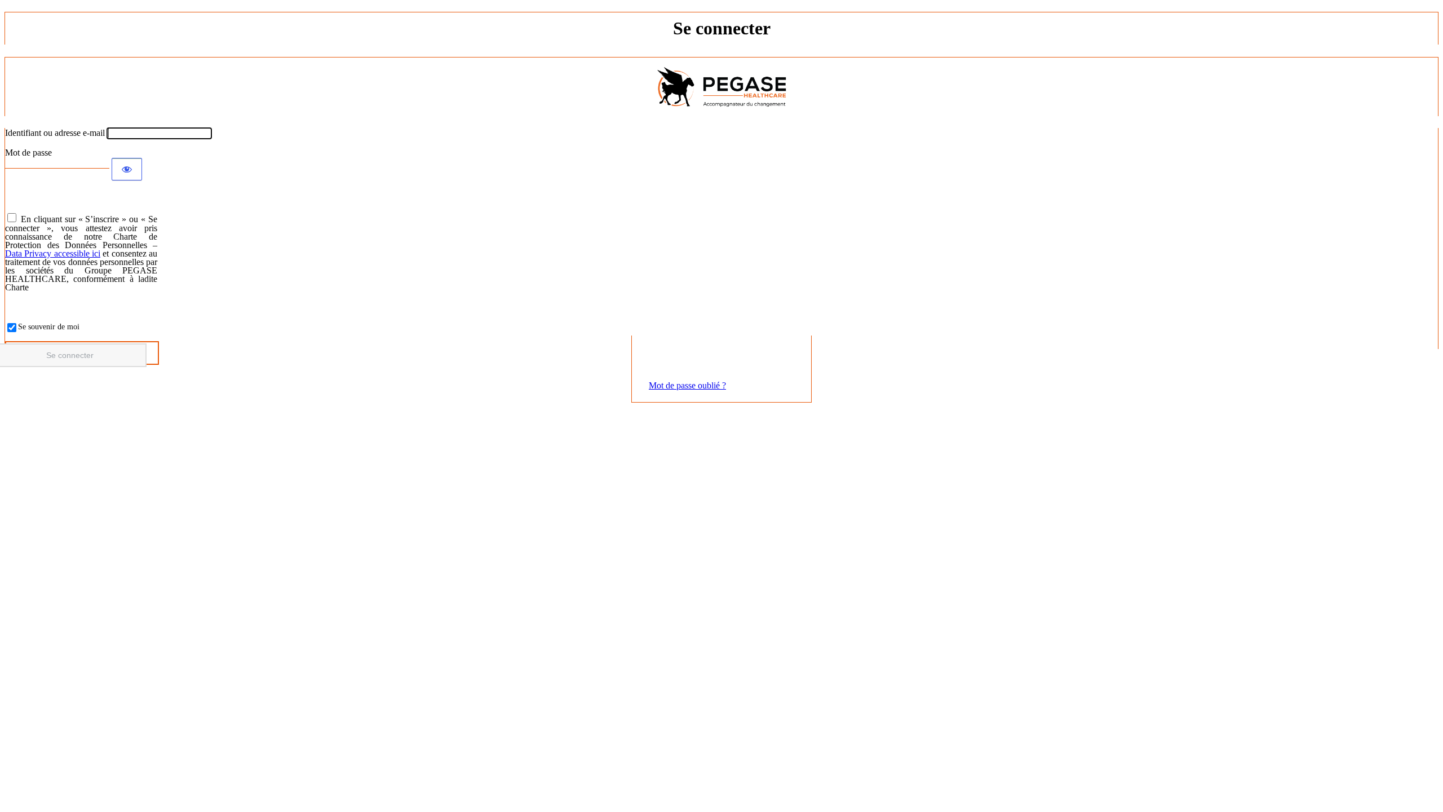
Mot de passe (28, 152)
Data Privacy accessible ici (52, 253)
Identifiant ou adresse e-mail (55, 133)
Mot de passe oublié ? (687, 385)
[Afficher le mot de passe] (127, 169)
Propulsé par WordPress (721, 87)
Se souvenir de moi (48, 327)
